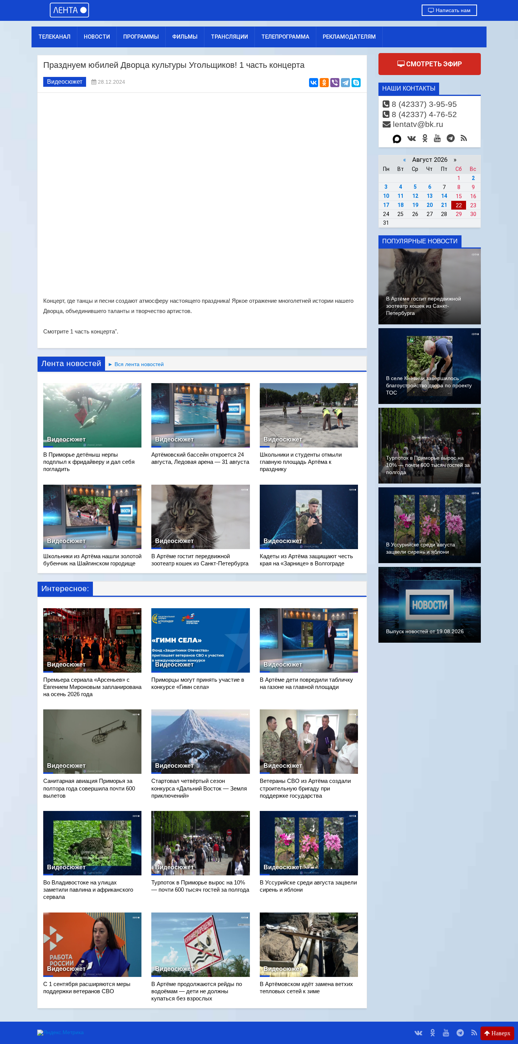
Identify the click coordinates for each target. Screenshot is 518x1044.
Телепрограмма (285, 36)
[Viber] (334, 82)
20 (430, 205)
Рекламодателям (349, 36)
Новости (97, 36)
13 (430, 196)
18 (400, 205)
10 (386, 196)
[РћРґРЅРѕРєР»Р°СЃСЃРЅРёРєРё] (324, 82)
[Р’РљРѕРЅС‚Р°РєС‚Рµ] (313, 82)
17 (386, 205)
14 (444, 196)
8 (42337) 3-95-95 (423, 104)
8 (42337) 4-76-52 (423, 114)
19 (415, 205)
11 (400, 196)
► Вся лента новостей (134, 364)
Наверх (500, 1033)
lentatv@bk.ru (417, 124)
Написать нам (452, 10)
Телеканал (54, 36)
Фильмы (185, 36)
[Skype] (356, 82)
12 (415, 196)
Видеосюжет (64, 81)
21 (444, 205)
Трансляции (229, 36)
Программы (141, 36)
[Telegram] (345, 82)
